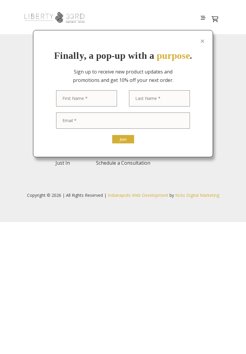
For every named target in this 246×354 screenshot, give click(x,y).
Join (123, 139)
